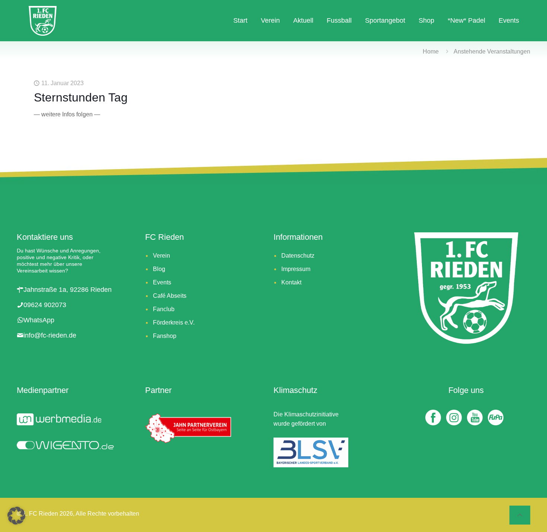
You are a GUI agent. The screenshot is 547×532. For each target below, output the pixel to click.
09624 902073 (44, 305)
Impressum (295, 269)
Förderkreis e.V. (174, 322)
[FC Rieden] (43, 20)
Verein (161, 255)
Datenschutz (297, 255)
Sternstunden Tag (81, 97)
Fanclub (164, 309)
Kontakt (291, 282)
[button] (16, 515)
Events (162, 282)
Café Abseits (169, 296)
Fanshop (164, 336)
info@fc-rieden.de (49, 335)
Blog (159, 269)
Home (431, 51)
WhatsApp (38, 320)
